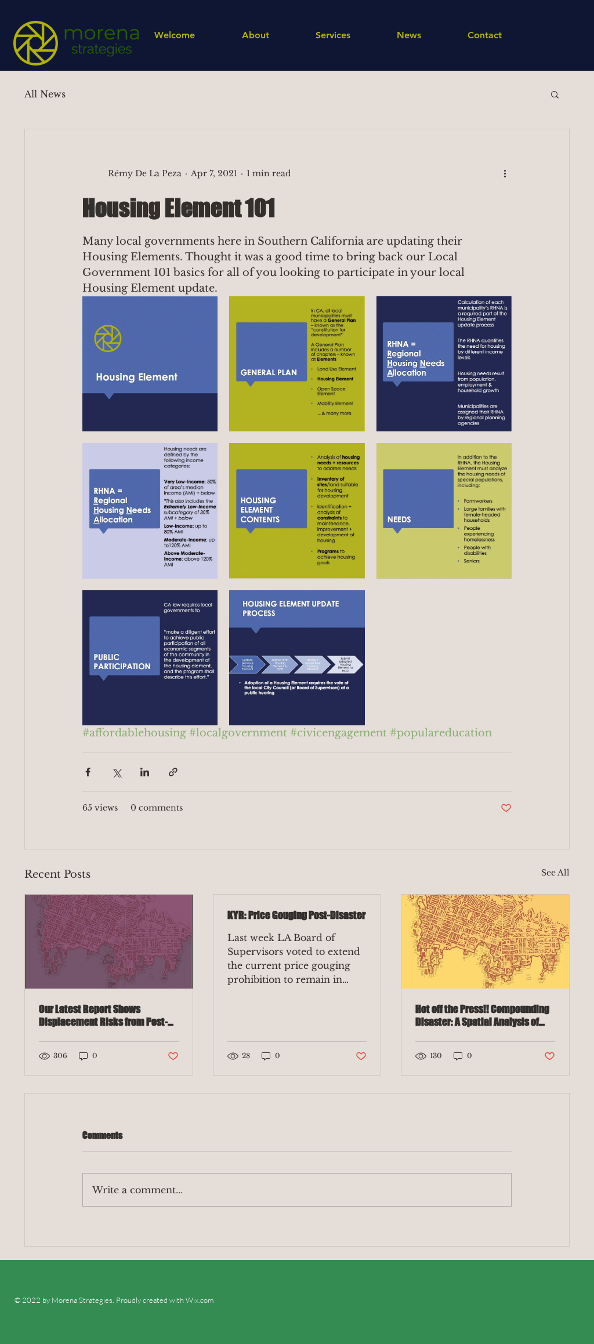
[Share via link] (173, 772)
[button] (554, 94)
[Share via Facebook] (87, 772)
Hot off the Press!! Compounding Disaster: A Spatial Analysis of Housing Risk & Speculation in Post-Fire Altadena (482, 1015)
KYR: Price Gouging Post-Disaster (296, 915)
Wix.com (198, 1300)
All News (45, 94)
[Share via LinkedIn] (144, 772)
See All (555, 872)
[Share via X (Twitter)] (116, 772)
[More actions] (505, 173)
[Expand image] (150, 363)
